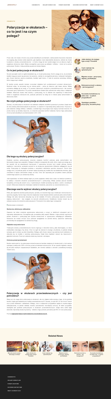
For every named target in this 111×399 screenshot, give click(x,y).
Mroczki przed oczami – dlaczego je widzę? (14, 353)
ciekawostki (36, 5)
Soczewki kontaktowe (80, 5)
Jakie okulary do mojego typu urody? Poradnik (31, 354)
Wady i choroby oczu (96, 5)
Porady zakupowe (64, 5)
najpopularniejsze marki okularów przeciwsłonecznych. (29, 314)
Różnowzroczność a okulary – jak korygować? (80, 354)
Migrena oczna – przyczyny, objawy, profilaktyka (63, 354)
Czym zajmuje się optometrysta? (47, 353)
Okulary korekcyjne (49, 5)
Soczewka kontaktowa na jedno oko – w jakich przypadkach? (91, 95)
